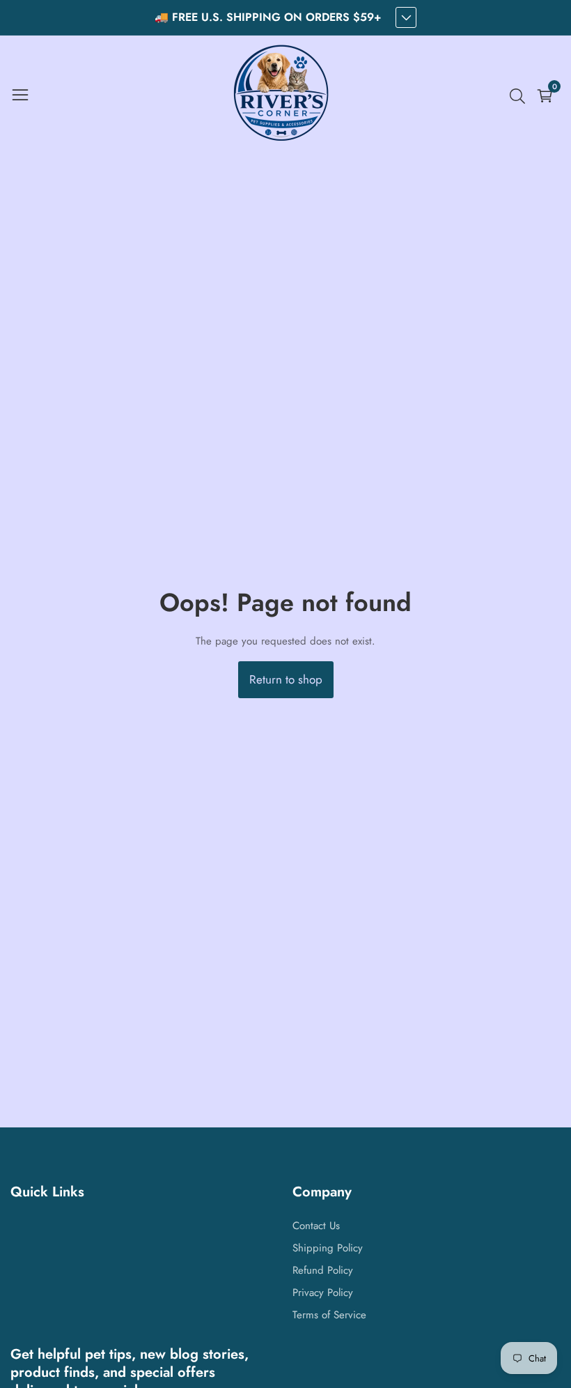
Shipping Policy (327, 1248)
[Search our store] (520, 96)
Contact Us (316, 1225)
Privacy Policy (322, 1292)
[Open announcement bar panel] (406, 17)
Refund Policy (322, 1270)
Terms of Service (329, 1315)
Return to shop (285, 679)
